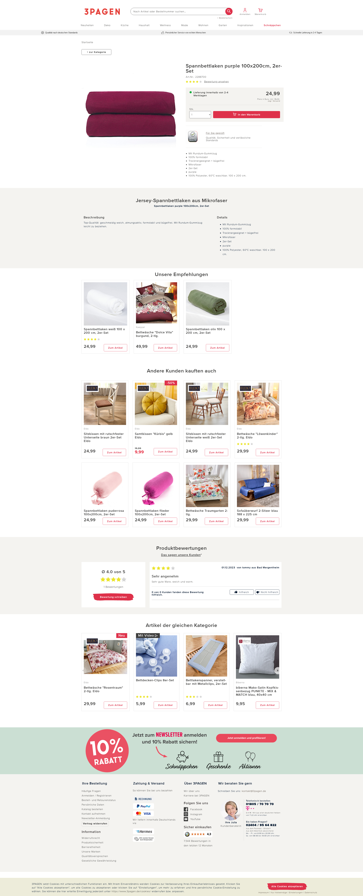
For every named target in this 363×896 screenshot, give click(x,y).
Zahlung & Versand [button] (148, 783)
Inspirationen (245, 25)
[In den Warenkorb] (246, 109)
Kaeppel (140, 327)
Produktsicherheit (92, 842)
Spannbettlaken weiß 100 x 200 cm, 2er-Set (104, 331)
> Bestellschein (225, 18)
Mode (184, 25)
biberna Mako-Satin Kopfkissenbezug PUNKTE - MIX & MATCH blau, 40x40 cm (257, 691)
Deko (107, 25)
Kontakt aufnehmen (93, 813)
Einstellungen (296, 892)
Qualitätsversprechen (95, 856)
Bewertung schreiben (113, 597)
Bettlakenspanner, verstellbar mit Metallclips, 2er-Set (206, 682)
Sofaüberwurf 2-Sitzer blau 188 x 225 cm (257, 512)
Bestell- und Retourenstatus (99, 800)
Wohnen (203, 25)
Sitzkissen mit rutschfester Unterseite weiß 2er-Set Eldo (206, 437)
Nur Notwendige (279, 892)
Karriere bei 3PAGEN (196, 795)
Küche (125, 25)
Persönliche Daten (93, 804)
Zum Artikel (115, 347)
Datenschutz (311, 892)
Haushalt (144, 25)
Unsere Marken (91, 851)
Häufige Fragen (91, 791)
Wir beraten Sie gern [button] (235, 783)
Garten (223, 25)
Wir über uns (192, 791)
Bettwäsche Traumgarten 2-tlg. (207, 512)
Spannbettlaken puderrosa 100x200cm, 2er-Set (104, 512)
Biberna (240, 682)
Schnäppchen (272, 25)
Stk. (191, 109)
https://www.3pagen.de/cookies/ (131, 891)
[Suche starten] (229, 11)
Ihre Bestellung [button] (94, 783)
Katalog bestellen (92, 809)
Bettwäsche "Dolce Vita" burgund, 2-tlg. (154, 334)
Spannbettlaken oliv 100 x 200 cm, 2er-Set (205, 331)
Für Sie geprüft (215, 133)
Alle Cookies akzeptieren (287, 886)
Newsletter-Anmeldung (96, 818)
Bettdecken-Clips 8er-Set (155, 680)
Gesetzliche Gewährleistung (99, 860)
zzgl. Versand (274, 101)
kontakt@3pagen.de (254, 791)
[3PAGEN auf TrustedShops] (198, 834)
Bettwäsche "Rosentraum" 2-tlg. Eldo (103, 689)
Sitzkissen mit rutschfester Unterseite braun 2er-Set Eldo (104, 437)
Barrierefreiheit (91, 847)
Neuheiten (87, 25)
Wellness (165, 25)
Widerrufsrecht (91, 838)
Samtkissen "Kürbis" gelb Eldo (154, 435)
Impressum (263, 892)
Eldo (86, 428)
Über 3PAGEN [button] (195, 783)
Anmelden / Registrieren (97, 795)
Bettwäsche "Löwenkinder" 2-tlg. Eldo (257, 435)
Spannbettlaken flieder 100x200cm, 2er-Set (152, 512)
